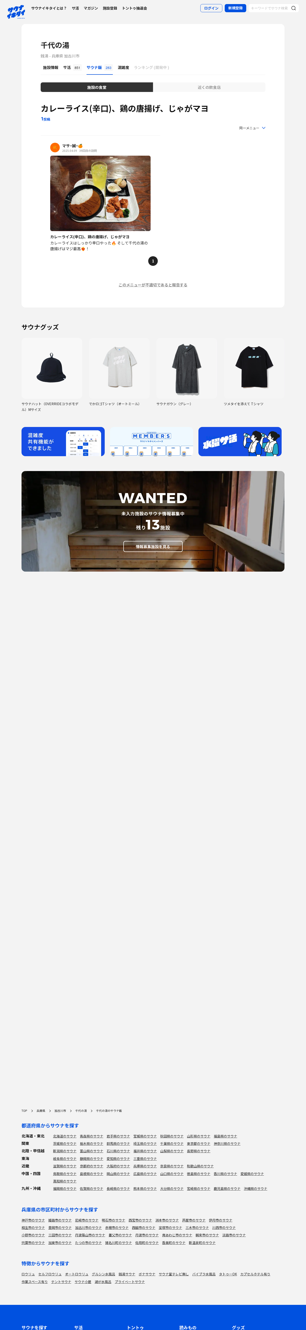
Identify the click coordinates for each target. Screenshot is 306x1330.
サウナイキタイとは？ (49, 8)
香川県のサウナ (225, 1173)
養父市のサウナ (120, 1235)
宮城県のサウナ (145, 1136)
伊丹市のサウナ (220, 1220)
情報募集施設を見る (153, 546)
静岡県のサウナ (91, 1158)
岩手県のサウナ (118, 1136)
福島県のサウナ (225, 1136)
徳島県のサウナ (198, 1173)
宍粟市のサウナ (33, 1242)
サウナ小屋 (83, 1281)
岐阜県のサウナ (64, 1158)
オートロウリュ (76, 1274)
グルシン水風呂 (103, 1274)
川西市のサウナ (224, 1227)
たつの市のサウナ (88, 1242)
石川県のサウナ (118, 1150)
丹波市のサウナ (147, 1235)
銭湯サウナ (127, 1274)
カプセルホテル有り (255, 1274)
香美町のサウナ (174, 1242)
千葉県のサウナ (172, 1143)
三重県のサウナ (145, 1158)
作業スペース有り (35, 1281)
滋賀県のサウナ (64, 1166)
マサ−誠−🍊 (72, 145)
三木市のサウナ (197, 1227)
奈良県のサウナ (172, 1166)
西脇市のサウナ (143, 1227)
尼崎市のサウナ (86, 1220)
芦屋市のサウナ (194, 1220)
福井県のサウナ (145, 1150)
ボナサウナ (147, 1274)
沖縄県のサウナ (255, 1188)
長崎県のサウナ (118, 1188)
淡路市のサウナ (234, 1235)
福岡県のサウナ (64, 1188)
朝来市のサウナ (207, 1235)
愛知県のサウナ (118, 1158)
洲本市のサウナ (167, 1220)
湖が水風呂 (103, 1281)
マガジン (91, 8)
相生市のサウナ (33, 1227)
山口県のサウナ (172, 1173)
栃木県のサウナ (91, 1143)
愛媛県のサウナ (252, 1173)
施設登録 (110, 8)
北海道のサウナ (64, 1136)
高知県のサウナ (64, 1181)
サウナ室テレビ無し (174, 1274)
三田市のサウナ (60, 1235)
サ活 (75, 8)
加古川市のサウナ (88, 1227)
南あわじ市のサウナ (177, 1235)
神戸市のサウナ (33, 1220)
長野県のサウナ (198, 1150)
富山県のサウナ (91, 1150)
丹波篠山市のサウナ (90, 1235)
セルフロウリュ (50, 1274)
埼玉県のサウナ (145, 1143)
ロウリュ (28, 1274)
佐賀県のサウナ (91, 1188)
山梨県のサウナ (172, 1150)
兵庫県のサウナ (145, 1166)
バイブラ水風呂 (204, 1274)
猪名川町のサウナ (118, 1242)
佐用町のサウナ (147, 1242)
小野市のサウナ (33, 1235)
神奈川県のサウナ (227, 1143)
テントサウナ (61, 1281)
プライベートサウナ (130, 1281)
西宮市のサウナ (140, 1220)
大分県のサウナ (172, 1188)
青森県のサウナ (91, 1136)
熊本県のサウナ (145, 1188)
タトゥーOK (228, 1274)
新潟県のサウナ (64, 1150)
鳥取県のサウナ (64, 1173)
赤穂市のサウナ (117, 1227)
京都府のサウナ (91, 1166)
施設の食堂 (96, 87)
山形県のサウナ (198, 1136)
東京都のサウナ (198, 1143)
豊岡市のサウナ (60, 1227)
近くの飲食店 (209, 87)
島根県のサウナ (91, 1173)
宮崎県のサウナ (198, 1188)
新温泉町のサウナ (202, 1242)
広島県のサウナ (145, 1173)
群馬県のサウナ (118, 1143)
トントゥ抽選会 (134, 8)
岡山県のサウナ (118, 1173)
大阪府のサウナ (118, 1166)
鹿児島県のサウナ (227, 1188)
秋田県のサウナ (172, 1136)
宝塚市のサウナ (170, 1227)
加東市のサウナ (60, 1242)
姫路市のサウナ (60, 1220)
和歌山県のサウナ (200, 1166)
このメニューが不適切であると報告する (153, 285)
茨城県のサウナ (64, 1143)
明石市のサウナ (113, 1220)
